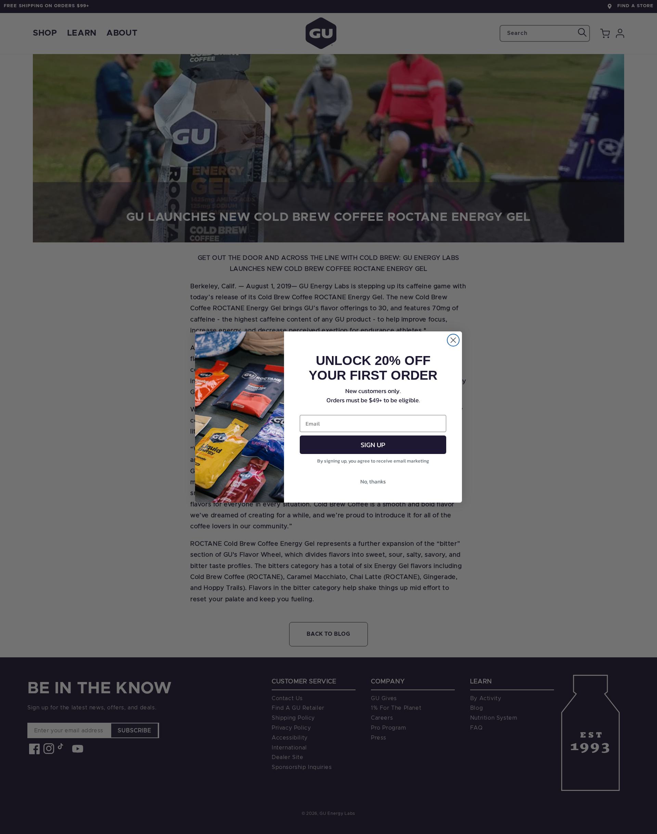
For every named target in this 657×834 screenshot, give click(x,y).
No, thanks (373, 481)
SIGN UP (373, 445)
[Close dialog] (453, 340)
